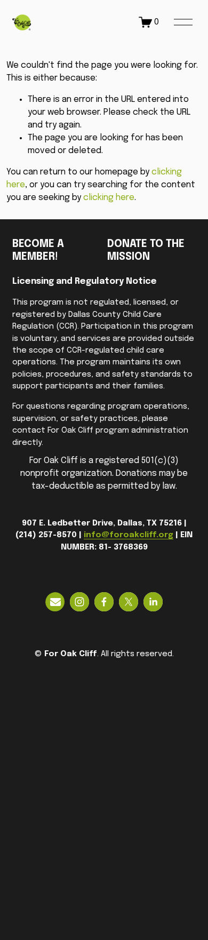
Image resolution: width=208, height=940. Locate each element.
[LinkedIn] (153, 601)
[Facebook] (104, 601)
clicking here (108, 197)
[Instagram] (79, 601)
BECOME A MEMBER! (38, 250)
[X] (128, 601)
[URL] (55, 601)
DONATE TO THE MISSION (146, 250)
